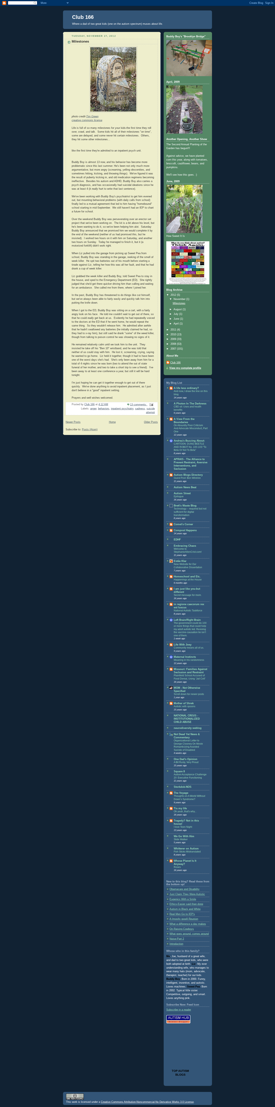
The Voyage (181, 793)
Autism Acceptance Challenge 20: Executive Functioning (190, 776)
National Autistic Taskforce (188, 610)
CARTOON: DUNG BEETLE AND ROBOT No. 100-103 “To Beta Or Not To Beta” (190, 446)
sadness (140, 408)
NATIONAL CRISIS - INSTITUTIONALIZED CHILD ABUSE (187, 718)
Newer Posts (73, 422)
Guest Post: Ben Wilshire (187, 478)
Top (175, 1070)
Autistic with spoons (184, 706)
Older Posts (151, 422)
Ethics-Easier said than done (186, 904)
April (177, 323)
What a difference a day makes (188, 924)
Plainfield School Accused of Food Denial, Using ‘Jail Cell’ (190, 677)
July (176, 314)
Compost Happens (185, 530)
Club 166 (83, 17)
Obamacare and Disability (185, 889)
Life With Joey (182, 644)
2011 (174, 329)
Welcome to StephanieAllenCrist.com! (188, 550)
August (178, 309)
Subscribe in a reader (178, 1009)
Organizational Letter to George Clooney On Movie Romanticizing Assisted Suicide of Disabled (188, 745)
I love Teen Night (183, 827)
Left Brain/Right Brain (187, 620)
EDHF (177, 539)
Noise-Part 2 (177, 938)
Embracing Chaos (185, 545)
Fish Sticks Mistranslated (187, 851)
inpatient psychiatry (122, 408)
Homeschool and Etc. (187, 576)
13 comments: (139, 404)
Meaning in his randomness (189, 660)
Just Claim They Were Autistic (187, 894)
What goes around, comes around (189, 933)
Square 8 (179, 771)
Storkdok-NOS (182, 787)
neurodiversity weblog (188, 728)
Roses (177, 867)
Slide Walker (181, 839)
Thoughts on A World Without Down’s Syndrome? (189, 798)
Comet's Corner (183, 524)
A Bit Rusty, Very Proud (186, 762)
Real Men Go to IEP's (182, 914)
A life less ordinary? (186, 388)
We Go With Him (184, 836)
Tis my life (180, 808)
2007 (174, 348)
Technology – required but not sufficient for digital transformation (190, 511)
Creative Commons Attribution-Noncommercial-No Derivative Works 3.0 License (147, 1101)
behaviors (103, 408)
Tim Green (92, 116)
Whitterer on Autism (186, 848)
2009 (174, 339)
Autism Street (182, 493)
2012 (174, 295)
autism (183, 1070)
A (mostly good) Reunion (184, 919)
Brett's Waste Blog (185, 505)
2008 (174, 344)
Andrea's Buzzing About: (189, 440)
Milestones (80, 41)
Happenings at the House (188, 579)
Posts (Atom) (89, 429)
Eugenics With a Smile (183, 899)
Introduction (176, 943)
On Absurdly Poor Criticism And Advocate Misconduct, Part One (191, 428)
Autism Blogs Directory (188, 475)
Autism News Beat (185, 487)
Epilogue (179, 496)
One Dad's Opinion (185, 759)
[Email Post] (151, 404)
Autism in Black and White (185, 909)
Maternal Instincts (185, 657)
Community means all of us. (189, 647)
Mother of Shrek (184, 703)
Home (112, 422)
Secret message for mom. (188, 595)
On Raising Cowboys (182, 929)
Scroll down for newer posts (189, 694)
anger (93, 408)
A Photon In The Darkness (190, 403)
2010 (174, 334)
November (180, 299)
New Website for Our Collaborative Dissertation (188, 566)
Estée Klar (180, 561)
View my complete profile (185, 368)
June (177, 318)
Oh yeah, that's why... (185, 811)
